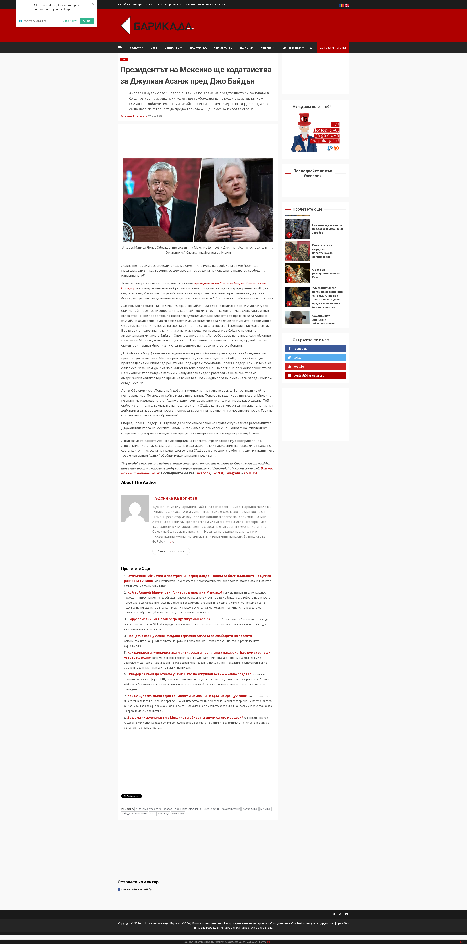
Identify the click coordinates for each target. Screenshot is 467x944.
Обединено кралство (134, 813)
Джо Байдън (211, 808)
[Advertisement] (283, 25)
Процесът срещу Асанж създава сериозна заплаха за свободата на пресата (189, 636)
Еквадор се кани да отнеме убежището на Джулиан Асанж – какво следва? (189, 674)
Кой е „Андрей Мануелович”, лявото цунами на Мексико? (174, 592)
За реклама (173, 4)
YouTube (250, 473)
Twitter (217, 473)
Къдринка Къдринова (133, 116)
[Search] (311, 47)
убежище (163, 813)
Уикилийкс (178, 813)
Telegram (232, 473)
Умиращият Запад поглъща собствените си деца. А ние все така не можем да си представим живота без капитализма (297, 297)
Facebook (202, 473)
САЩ (152, 813)
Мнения (266, 47)
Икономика (198, 47)
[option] (315, 229)
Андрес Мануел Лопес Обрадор (154, 808)
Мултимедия (291, 47)
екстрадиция (250, 808)
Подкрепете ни (335, 47)
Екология (246, 47)
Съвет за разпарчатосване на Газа (297, 273)
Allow (86, 20)
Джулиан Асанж (231, 808)
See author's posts (171, 551)
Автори (137, 4)
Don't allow (69, 20)
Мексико (265, 808)
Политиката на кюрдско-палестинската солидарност (297, 251)
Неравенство (223, 47)
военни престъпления (188, 808)
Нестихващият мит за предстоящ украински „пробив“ (297, 229)
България (136, 47)
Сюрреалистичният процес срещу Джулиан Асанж (174, 619)
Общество (172, 47)
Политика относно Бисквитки (204, 4)
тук (170, 541)
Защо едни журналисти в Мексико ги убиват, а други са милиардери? (185, 717)
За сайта (124, 4)
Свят (153, 47)
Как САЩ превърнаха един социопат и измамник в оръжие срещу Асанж (187, 696)
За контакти (154, 4)
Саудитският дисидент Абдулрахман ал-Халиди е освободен (297, 321)
